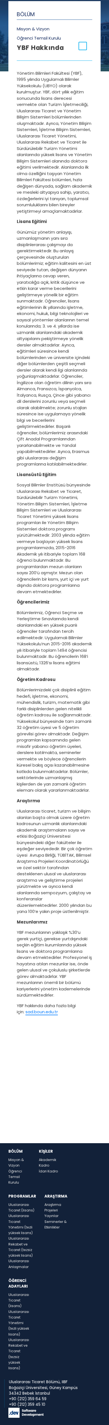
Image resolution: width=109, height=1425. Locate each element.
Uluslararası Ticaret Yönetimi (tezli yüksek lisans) (18, 1323)
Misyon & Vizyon (33, 29)
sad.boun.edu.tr (41, 1012)
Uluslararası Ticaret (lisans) (18, 1300)
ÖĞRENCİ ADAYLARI (18, 1283)
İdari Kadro (48, 1171)
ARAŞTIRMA (55, 1196)
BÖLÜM (26, 14)
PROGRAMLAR (22, 1196)
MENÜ (22, 63)
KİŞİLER (46, 1151)
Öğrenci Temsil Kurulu (39, 38)
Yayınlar (51, 1215)
